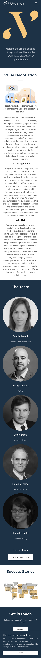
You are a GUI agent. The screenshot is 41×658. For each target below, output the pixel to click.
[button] (36, 3)
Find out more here (20, 557)
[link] (13, 3)
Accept (20, 653)
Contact (20, 629)
